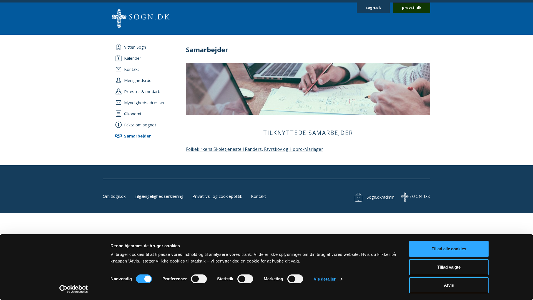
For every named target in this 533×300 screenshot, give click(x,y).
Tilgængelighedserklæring (158, 196)
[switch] (199, 278)
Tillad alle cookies (449, 248)
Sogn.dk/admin (380, 197)
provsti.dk (411, 7)
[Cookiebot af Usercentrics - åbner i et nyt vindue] (73, 289)
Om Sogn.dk (114, 196)
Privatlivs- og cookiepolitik (217, 196)
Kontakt (258, 196)
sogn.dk (373, 7)
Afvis (449, 285)
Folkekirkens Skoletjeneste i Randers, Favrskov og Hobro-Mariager (254, 149)
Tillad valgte (449, 267)
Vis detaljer (325, 279)
